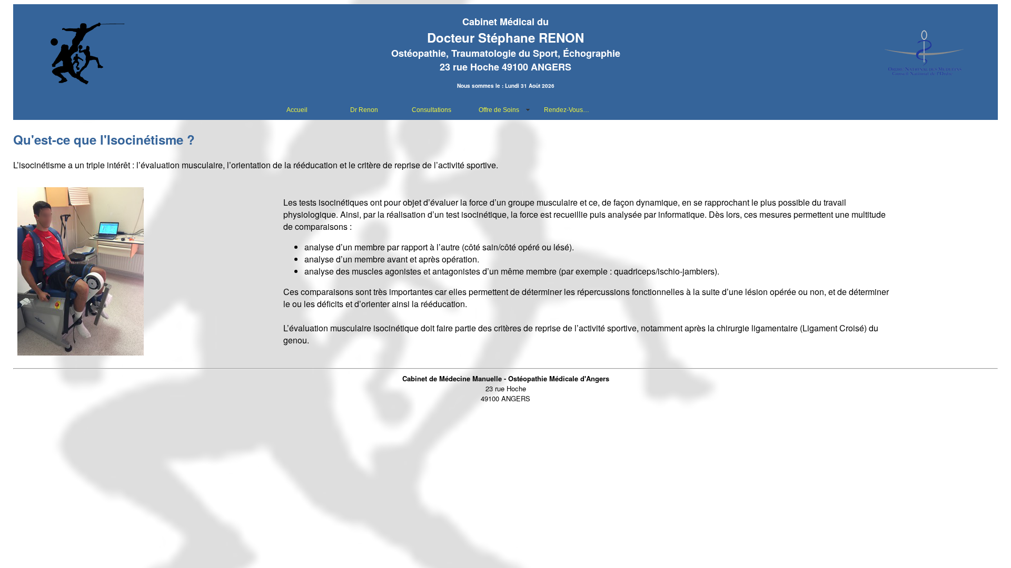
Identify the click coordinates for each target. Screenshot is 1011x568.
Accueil (297, 110)
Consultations (431, 110)
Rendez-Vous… (566, 110)
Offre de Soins (499, 110)
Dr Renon (364, 110)
